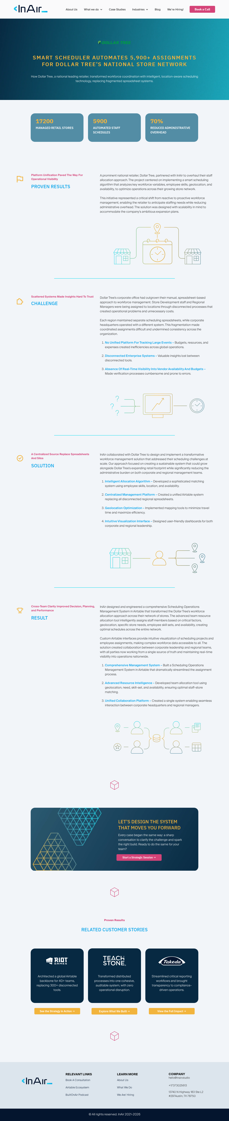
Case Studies (117, 9)
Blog (158, 9)
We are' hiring (125, 1095)
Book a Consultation (78, 1080)
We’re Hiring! (175, 9)
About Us (71, 9)
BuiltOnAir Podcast (77, 1095)
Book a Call (202, 9)
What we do (124, 1087)
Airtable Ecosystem (77, 1087)
